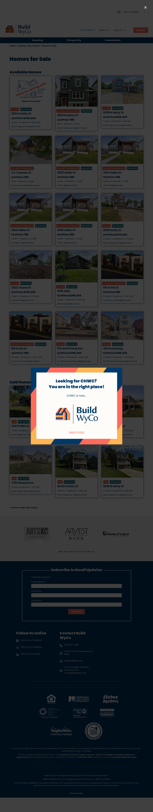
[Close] (145, 7)
